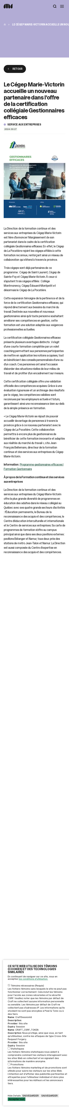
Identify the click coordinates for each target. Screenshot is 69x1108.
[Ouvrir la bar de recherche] (55, 6)
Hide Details (14, 1095)
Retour (17, 69)
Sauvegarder (30, 1095)
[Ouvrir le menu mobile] (62, 6)
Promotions (17, 1064)
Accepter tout (16, 1099)
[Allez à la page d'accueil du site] (8, 7)
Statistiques (17, 1048)
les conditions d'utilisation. (33, 979)
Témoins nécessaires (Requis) (27, 985)
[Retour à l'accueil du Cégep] (6, 24)
